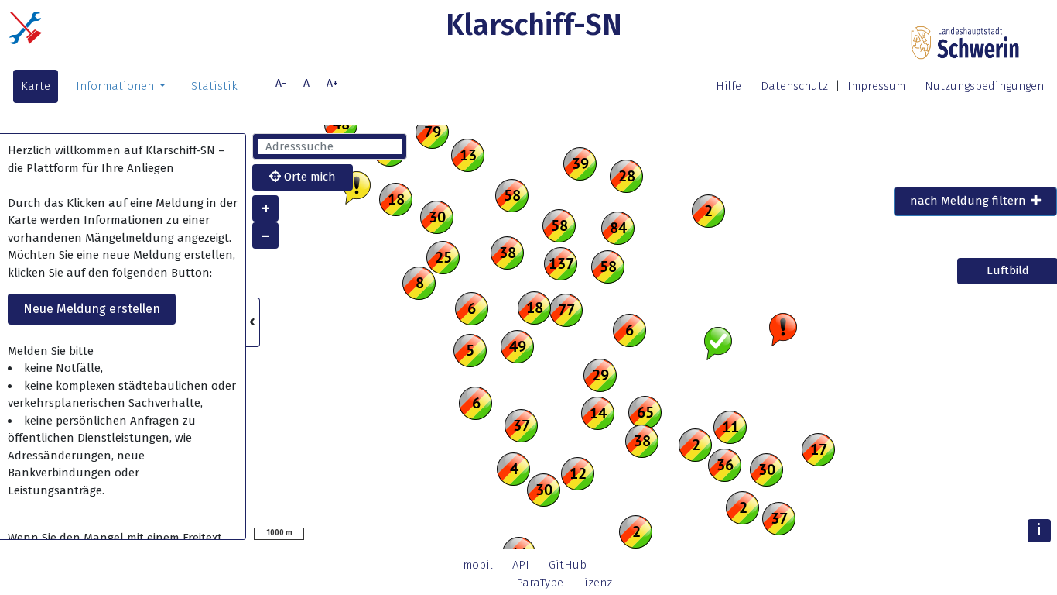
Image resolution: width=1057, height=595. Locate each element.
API (520, 565)
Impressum (876, 86)
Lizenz (595, 583)
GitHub (568, 565)
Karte (35, 86)
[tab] (975, 201)
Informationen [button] (116, 86)
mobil (478, 565)
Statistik (214, 86)
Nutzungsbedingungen (984, 86)
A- (280, 83)
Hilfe (728, 86)
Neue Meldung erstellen (91, 308)
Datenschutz (794, 86)
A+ (332, 83)
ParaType (539, 583)
